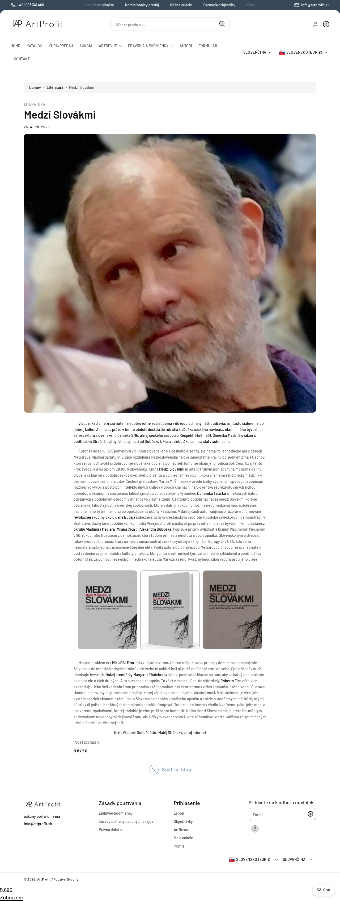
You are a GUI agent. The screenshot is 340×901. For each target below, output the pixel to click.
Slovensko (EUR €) (304, 52)
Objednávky (183, 821)
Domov (35, 87)
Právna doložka (111, 829)
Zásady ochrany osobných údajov (126, 821)
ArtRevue (181, 829)
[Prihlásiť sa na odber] (310, 814)
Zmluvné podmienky (116, 813)
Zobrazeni (11, 897)
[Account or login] (315, 24)
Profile (179, 846)
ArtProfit (44, 879)
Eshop (179, 813)
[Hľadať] (222, 24)
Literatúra (55, 87)
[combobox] (170, 24)
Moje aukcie (183, 838)
